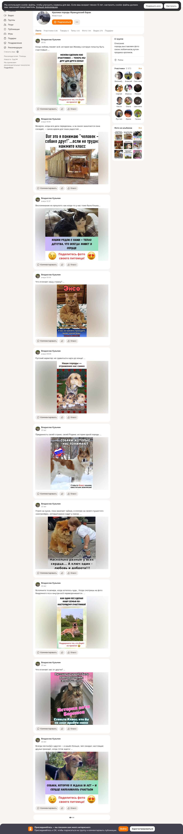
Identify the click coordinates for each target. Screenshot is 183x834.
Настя (119, 106)
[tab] (38, 30)
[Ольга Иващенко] (128, 101)
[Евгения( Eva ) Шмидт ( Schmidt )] (119, 76)
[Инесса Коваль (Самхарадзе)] (128, 88)
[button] (62, 22)
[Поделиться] (62, 109)
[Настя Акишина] (119, 101)
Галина (138, 119)
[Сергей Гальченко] (119, 88)
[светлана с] (138, 101)
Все (140, 68)
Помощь (22, 56)
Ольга (128, 106)
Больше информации (47, 7)
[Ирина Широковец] (128, 113)
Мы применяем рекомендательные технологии (17, 65)
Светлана (138, 81)
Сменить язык (9, 52)
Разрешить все (153, 6)
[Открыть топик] (72, 48)
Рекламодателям (11, 56)
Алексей (128, 81)
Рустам (119, 119)
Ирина (128, 119)
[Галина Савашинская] (138, 113)
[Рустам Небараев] (119, 113)
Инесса (128, 94)
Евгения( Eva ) (120, 81)
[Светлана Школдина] (138, 76)
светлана (138, 106)
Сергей (119, 94)
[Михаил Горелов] (138, 88)
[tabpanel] (71, 424)
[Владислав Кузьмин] (37, 41)
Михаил (138, 94)
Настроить (171, 6)
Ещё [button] (14, 59)
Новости (7, 59)
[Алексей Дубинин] (128, 76)
